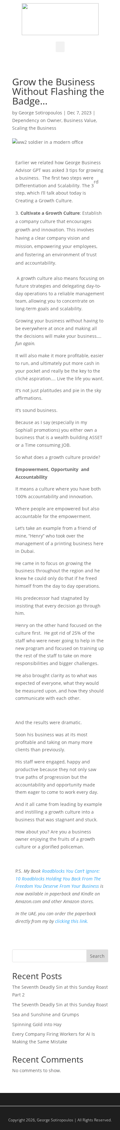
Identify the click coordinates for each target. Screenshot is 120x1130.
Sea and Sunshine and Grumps (45, 1014)
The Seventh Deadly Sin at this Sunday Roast (60, 1005)
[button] (60, 47)
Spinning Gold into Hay (36, 1024)
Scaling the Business (34, 128)
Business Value (80, 120)
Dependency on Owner (36, 120)
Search (97, 956)
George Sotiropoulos (40, 113)
